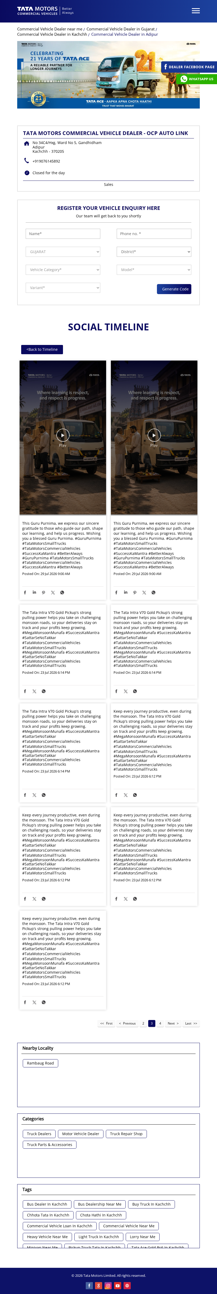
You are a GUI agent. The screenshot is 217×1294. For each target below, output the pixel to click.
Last (188, 1023)
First (109, 1023)
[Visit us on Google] (99, 1286)
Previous (129, 1023)
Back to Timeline (42, 349)
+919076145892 (46, 161)
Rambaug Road (40, 1063)
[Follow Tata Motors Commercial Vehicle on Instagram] (108, 1286)
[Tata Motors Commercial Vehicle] (45, 11)
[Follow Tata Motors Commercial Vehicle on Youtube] (118, 1286)
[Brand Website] (128, 1286)
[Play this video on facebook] (63, 438)
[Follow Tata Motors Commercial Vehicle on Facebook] (89, 1286)
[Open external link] (189, 71)
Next (171, 1023)
